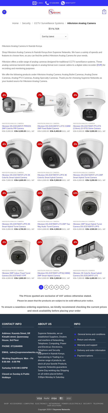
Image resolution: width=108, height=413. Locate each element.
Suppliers (53, 337)
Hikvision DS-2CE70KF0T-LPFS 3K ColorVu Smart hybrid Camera (52, 176)
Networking (54, 404)
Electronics (41, 404)
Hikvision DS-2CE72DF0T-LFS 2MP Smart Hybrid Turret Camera (88, 176)
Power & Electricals (72, 404)
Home (15, 23)
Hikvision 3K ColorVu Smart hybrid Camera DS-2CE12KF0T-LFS (87, 274)
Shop (6, 404)
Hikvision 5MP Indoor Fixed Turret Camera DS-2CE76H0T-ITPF (16, 274)
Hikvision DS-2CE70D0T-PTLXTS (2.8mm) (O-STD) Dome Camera (87, 127)
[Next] (67, 287)
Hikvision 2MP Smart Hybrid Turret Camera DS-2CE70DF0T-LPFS (87, 225)
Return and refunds (86, 340)
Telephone (98, 404)
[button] (4, 12)
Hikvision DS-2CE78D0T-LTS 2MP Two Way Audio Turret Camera (54, 225)
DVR (99, 65)
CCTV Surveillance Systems (49, 23)
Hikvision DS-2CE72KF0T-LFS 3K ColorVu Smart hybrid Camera (16, 176)
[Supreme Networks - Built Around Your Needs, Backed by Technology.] (54, 12)
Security (26, 23)
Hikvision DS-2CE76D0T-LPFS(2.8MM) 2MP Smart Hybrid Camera (54, 274)
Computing (29, 404)
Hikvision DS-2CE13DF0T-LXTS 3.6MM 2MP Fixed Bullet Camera (54, 127)
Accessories (16, 404)
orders (47, 374)
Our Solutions (54, 406)
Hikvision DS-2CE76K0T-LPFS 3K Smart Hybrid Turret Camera (16, 225)
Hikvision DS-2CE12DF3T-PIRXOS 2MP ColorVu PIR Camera (16, 127)
